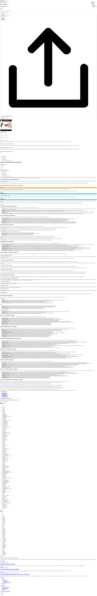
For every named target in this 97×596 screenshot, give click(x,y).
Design (3, 429)
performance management (39, 248)
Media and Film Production (6, 472)
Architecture (4, 411)
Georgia (4, 523)
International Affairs (5, 457)
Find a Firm (3, 578)
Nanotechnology (5, 476)
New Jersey (4, 538)
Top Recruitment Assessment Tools (6, 587)
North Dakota (4, 541)
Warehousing (4, 505)
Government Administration (6, 448)
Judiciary (4, 460)
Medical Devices (5, 473)
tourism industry (13, 355)
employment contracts (5, 256)
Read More (1, 577)
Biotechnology (4, 414)
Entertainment (4, 434)
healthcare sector (13, 353)
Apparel (4, 410)
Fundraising (4, 443)
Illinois (3, 525)
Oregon (4, 543)
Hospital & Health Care (5, 450)
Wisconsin (4, 554)
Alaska (3, 516)
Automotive (4, 412)
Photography (4, 484)
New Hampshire (5, 537)
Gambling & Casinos (5, 445)
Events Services (5, 436)
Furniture (4, 444)
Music (3, 475)
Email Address (3, 15)
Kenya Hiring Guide (4, 396)
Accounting (4, 407)
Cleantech (4, 419)
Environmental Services (5, 435)
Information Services (5, 455)
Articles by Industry (5, 580)
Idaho (3, 524)
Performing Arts (5, 483)
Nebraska (4, 536)
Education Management (5, 432)
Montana (4, 535)
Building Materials (5, 415)
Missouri (4, 534)
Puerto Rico (4, 545)
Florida (3, 521)
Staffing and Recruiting (5, 498)
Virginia (4, 551)
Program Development (5, 487)
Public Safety (4, 489)
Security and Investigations (6, 495)
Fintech (4, 440)
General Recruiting (4, 174)
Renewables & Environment (6, 491)
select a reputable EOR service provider (17, 382)
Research (4, 492)
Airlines (4, 409)
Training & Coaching (5, 500)
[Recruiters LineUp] (2, 0)
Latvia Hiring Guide (4, 394)
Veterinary (4, 504)
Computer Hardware (5, 421)
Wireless (4, 508)
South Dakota (4, 547)
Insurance (4, 456)
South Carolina (4, 546)
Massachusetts (4, 531)
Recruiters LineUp (4, 156)
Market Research (5, 470)
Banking (4, 413)
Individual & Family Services (6, 453)
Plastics (4, 485)
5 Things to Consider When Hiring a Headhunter (9, 569)
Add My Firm (3, 583)
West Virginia (4, 553)
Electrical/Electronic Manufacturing (7, 433)
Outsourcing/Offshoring (5, 480)
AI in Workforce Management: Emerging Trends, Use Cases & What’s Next (15, 574)
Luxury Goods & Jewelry (6, 466)
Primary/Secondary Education (6, 486)
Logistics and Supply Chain (6, 465)
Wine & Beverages (5, 507)
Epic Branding (4, 591)
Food (3, 442)
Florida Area (4, 522)
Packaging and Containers (6, 481)
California (4, 518)
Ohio (3, 542)
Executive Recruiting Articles (6, 582)
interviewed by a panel (17, 233)
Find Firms (2, 556)
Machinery (4, 467)
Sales (3, 494)
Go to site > (1, 192)
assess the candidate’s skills (56, 219)
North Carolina (4, 540)
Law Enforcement (5, 461)
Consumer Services (5, 426)
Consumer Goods (5, 425)
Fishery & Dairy (5, 441)
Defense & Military (5, 428)
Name (2, 14)
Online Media (4, 479)
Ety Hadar (9, 591)
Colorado (4, 519)
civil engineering (23, 352)
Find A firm (93, 4)
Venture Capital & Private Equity (7, 503)
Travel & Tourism (5, 502)
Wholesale (4, 506)
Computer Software (5, 423)
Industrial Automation (5, 454)
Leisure (4, 463)
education (15, 357)
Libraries (4, 464)
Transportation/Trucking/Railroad (7, 501)
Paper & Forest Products (6, 482)
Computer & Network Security (6, 420)
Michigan (4, 532)
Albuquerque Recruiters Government (7, 564)
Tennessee (4, 548)
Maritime (4, 469)
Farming (4, 438)
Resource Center (4, 157)
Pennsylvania (4, 544)
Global (3, 447)
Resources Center (94, 6)
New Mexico (4, 539)
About (93, 5)
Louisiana (4, 529)
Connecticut (4, 520)
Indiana (4, 526)
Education (4, 431)
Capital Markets (5, 417)
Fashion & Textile (5, 439)
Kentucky (4, 528)
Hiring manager (4, 17)
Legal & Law (4, 462)
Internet (4, 458)
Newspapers (4, 477)
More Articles (3, 589)
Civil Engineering (5, 418)
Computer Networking (5, 422)
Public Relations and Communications (7, 488)
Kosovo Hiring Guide (4, 395)
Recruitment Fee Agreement (5, 588)
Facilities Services (5, 437)
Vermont (4, 550)
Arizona (4, 517)
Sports (3, 497)
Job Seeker (3, 18)
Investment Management (6, 459)
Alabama (4, 515)
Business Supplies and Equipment (7, 416)
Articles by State (5, 581)
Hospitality (4, 451)
